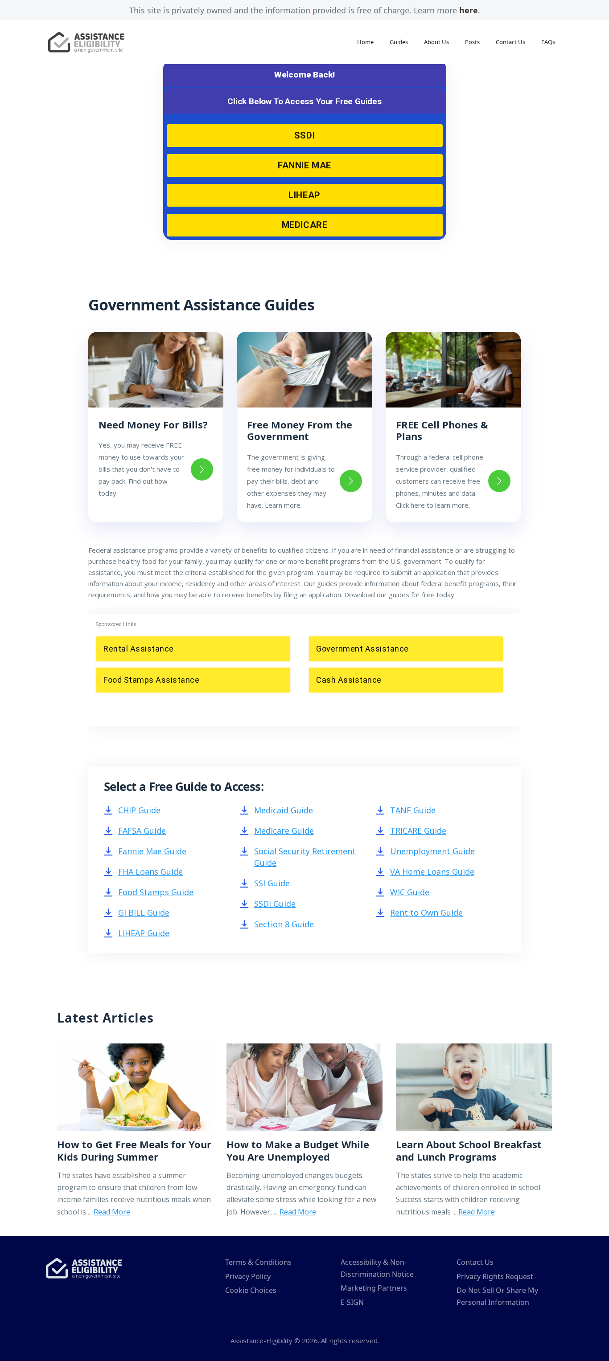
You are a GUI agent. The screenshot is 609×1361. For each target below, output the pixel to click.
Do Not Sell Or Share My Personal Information (497, 1296)
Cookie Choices (250, 1290)
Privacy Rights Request (495, 1276)
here (468, 10)
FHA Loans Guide (150, 871)
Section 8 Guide (284, 924)
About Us (436, 42)
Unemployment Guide (432, 851)
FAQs (548, 42)
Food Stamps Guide (155, 892)
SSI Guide (272, 883)
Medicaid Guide (283, 810)
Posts (472, 42)
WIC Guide (409, 892)
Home (365, 42)
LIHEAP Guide (143, 933)
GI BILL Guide (143, 912)
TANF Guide (413, 810)
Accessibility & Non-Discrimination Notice (377, 1268)
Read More (112, 1212)
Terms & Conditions (258, 1262)
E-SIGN (352, 1302)
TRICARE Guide (418, 830)
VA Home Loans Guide (432, 871)
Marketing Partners (374, 1288)
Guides (399, 42)
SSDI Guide (275, 903)
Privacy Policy (248, 1276)
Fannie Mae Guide (152, 851)
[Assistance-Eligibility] (84, 1267)
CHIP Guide (139, 810)
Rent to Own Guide (426, 912)
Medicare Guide (284, 830)
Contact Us (510, 42)
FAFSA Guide (142, 830)
